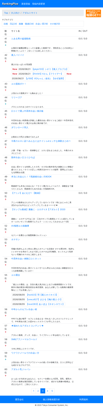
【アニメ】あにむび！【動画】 (26, 193)
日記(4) (13, 23)
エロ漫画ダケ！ (18, 83)
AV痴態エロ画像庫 (20, 225)
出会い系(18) (42, 23)
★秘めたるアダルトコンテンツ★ (27, 325)
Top (6, 12)
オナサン (15, 239)
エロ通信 (15, 275)
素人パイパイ (17, 55)
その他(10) (55, 23)
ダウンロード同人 (19, 127)
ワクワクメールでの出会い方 (25, 353)
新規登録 (25, 3)
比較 (6, 23)
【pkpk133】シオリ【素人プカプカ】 (50, 69)
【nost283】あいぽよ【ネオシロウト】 (45, 304)
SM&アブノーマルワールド (24, 339)
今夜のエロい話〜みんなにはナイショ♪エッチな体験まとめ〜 (41, 141)
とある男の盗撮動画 (21, 38)
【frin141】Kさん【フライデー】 (47, 73)
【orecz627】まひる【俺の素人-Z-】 (44, 299)
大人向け (15, 12)
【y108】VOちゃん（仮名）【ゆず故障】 (45, 78)
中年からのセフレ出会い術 (24, 309)
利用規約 (83, 399)
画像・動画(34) (26, 23)
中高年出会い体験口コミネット (26, 258)
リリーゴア (16, 97)
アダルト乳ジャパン (21, 369)
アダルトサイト (30, 12)
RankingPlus (10, 3)
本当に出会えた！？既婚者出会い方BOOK (31, 176)
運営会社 (19, 399)
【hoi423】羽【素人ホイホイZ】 (42, 294)
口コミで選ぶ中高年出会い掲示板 (27, 111)
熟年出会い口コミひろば (23, 157)
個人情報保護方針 (51, 399)
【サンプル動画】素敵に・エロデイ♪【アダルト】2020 (38, 209)
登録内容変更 (38, 3)
